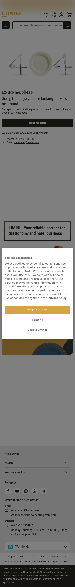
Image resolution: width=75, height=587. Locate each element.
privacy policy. (58, 298)
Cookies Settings (37, 330)
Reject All (37, 319)
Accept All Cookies (37, 309)
